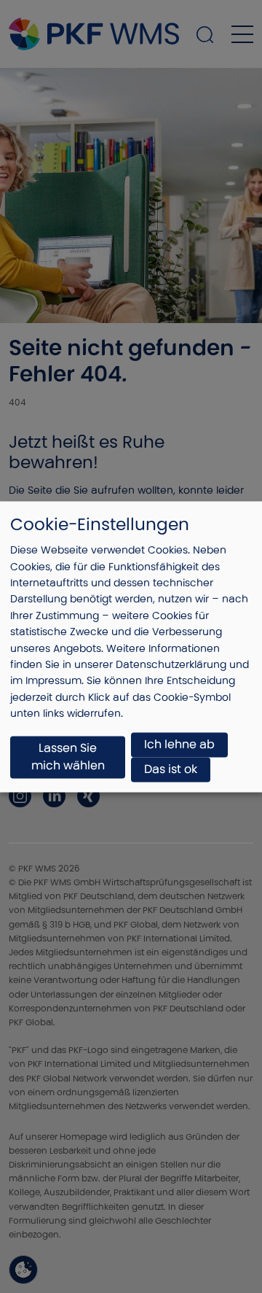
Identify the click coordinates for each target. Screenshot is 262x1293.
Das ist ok (170, 769)
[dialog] (131, 646)
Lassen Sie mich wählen (68, 756)
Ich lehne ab (179, 744)
